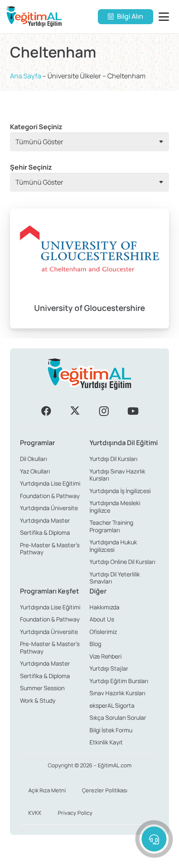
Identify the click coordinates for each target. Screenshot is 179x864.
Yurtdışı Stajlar (109, 668)
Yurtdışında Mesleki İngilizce (115, 506)
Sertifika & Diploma (45, 532)
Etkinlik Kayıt (106, 742)
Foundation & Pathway (50, 496)
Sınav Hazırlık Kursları (117, 693)
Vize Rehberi (106, 656)
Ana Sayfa (25, 75)
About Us (102, 619)
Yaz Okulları (35, 471)
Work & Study (37, 700)
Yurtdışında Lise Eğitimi (50, 483)
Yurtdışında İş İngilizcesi (120, 491)
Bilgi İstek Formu (111, 730)
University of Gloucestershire (89, 308)
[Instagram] (104, 410)
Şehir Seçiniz (31, 167)
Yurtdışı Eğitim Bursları (119, 681)
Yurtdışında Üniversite (49, 508)
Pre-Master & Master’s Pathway (50, 548)
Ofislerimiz (103, 632)
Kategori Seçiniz (36, 126)
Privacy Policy (75, 812)
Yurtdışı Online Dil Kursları (122, 562)
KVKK (35, 812)
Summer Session (42, 688)
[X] (74, 410)
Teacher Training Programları (111, 526)
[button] (165, 17)
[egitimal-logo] (34, 16)
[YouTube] (132, 410)
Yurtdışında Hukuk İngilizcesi (113, 545)
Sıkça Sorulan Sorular (118, 717)
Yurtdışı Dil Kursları (113, 459)
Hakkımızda (104, 607)
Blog (95, 644)
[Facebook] (46, 410)
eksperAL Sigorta (112, 705)
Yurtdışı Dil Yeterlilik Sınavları (115, 578)
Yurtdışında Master (45, 520)
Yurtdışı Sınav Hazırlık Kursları (117, 475)
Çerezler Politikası (104, 790)
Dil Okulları (33, 459)
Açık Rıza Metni (47, 790)
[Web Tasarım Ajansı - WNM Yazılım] (89, 854)
